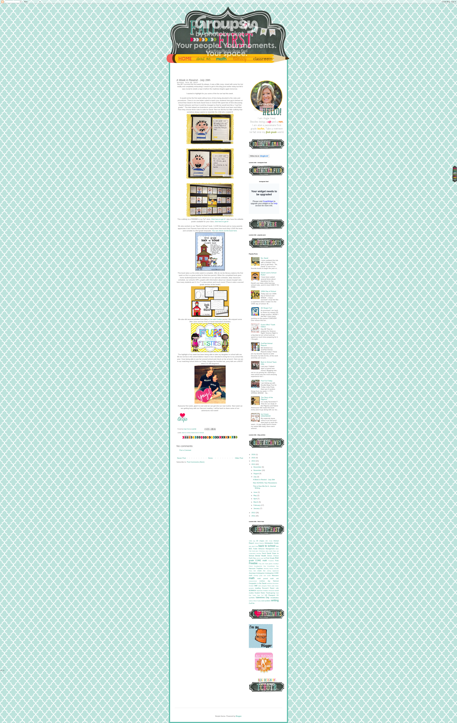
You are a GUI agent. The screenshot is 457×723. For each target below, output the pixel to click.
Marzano (275, 575)
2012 (253, 513)
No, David (264, 258)
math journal (262, 578)
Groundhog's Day (273, 566)
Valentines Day (262, 597)
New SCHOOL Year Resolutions (265, 483)
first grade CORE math (264, 559)
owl (255, 585)
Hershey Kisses (268, 568)
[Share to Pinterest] (215, 429)
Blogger (238, 716)
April (255, 499)
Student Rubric (260, 593)
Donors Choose (273, 556)
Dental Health (260, 556)
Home (210, 458)
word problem (266, 601)
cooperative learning (255, 553)
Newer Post (181, 458)
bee (277, 546)
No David (262, 583)
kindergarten (260, 573)
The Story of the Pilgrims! (267, 398)
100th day (252, 541)
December (257, 467)
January (256, 508)
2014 (253, 461)
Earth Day (252, 558)
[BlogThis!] (208, 429)
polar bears (275, 586)
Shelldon (265, 590)
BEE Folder (253, 549)
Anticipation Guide (272, 543)
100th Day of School (268, 291)
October (251, 586)
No (258, 583)
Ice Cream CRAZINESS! (266, 415)
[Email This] (205, 429)
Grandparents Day (260, 566)
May (255, 495)
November (257, 470)
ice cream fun (259, 571)
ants (250, 546)
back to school (186, 432)
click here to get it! (221, 221)
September (259, 590)
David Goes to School (197, 432)
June (255, 492)
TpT (262, 595)
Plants (269, 586)
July (255, 477)
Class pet (276, 551)
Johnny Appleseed (273, 571)
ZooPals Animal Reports (266, 344)
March (256, 502)
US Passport (270, 595)
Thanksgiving (270, 593)
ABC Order (269, 541)
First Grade (270, 558)
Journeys (252, 573)
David (264, 553)
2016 (253, 454)
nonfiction (269, 583)
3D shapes (260, 541)
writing (275, 600)
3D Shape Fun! (266, 308)
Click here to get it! (218, 219)
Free (277, 561)
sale (277, 588)
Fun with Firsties (216, 319)
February (257, 505)
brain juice (255, 551)
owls (259, 586)
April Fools (255, 546)
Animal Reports (259, 543)
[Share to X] (210, 429)
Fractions (271, 560)
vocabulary (274, 598)
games (271, 563)
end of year (259, 558)
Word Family (257, 601)
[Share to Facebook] (212, 429)
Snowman (271, 590)
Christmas (262, 551)
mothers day (264, 581)
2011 (253, 516)
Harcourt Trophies (256, 568)
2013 (253, 464)
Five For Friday (266, 381)
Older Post (239, 458)
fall (264, 558)
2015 (253, 458)
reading (258, 588)
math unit (274, 578)
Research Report (268, 588)
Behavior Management (266, 549)
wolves (251, 601)
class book (269, 551)
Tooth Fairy (256, 595)
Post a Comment (185, 450)
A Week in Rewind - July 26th (264, 480)
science (252, 590)
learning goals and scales (262, 575)
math (252, 578)
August (256, 473)
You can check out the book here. (224, 231)
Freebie (253, 563)
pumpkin (251, 588)
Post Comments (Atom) (195, 462)
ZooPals (252, 603)
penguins (264, 586)
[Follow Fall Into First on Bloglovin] (259, 157)
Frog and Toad (263, 563)
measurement (253, 581)
